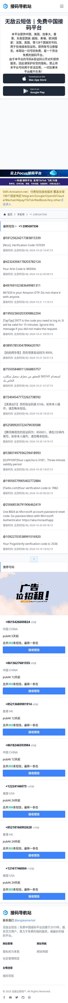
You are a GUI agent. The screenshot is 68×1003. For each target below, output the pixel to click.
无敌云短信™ (19, 991)
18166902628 (19, 827)
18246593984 (18, 745)
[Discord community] (10, 997)
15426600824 (18, 622)
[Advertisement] (34, 134)
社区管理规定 (11, 958)
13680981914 (19, 704)
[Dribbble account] (29, 997)
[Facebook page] (4, 997)
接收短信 (34, 650)
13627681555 (18, 663)
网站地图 (42, 951)
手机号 (21, 214)
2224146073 (16, 786)
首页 (9, 214)
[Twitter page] (16, 997)
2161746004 (16, 868)
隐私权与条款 (11, 951)
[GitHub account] (23, 997)
